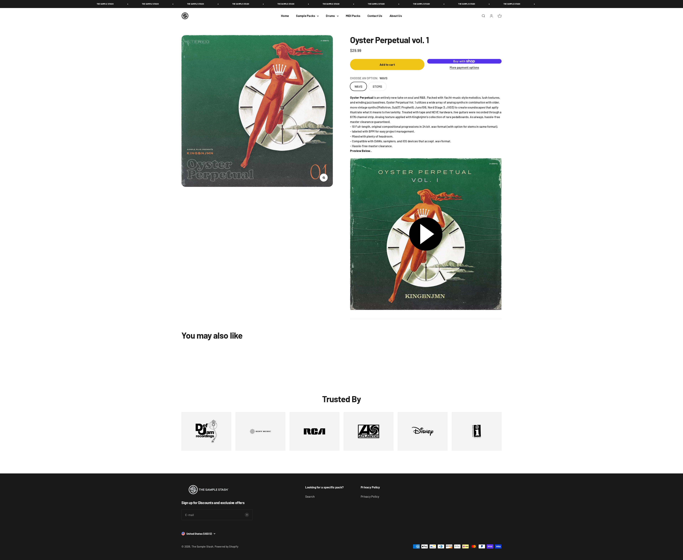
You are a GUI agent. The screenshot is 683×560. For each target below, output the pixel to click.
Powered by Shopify (227, 546)
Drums (330, 15)
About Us (396, 15)
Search (310, 496)
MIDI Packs (353, 15)
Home (285, 15)
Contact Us (374, 15)
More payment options (464, 67)
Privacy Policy (370, 496)
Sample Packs (305, 15)
